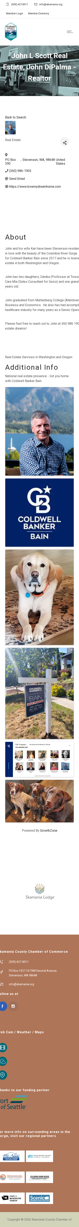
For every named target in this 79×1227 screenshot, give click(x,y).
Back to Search (15, 117)
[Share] (64, 141)
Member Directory (38, 13)
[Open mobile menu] (71, 32)
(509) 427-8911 (19, 4)
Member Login (14, 13)
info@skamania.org (50, 4)
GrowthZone (48, 830)
